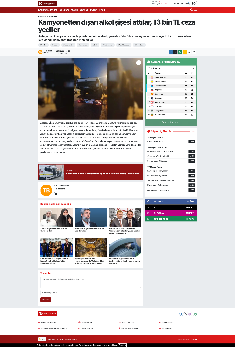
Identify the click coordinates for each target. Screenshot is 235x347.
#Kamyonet (82, 45)
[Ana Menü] (195, 10)
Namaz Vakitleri (128, 322)
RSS (43, 339)
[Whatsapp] (195, 314)
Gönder (45, 300)
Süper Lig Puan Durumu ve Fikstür (54, 328)
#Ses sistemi (139, 45)
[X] (186, 314)
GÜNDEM (64, 10)
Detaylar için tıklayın (171, 122)
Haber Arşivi (166, 328)
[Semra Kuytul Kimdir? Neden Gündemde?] (56, 217)
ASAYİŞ (74, 10)
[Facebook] (181, 314)
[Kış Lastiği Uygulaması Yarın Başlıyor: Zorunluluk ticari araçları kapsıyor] (125, 247)
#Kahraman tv (68, 45)
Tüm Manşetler (87, 328)
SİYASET (84, 10)
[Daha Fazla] (185, 52)
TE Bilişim (193, 339)
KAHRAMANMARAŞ (47, 10)
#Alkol (94, 45)
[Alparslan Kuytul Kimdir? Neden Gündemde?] (91, 217)
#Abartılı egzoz (123, 45)
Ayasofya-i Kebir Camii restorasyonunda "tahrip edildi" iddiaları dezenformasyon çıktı (90, 261)
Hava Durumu (87, 322)
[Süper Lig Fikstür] (193, 131)
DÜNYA (93, 10)
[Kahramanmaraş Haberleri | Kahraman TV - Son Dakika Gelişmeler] (47, 3)
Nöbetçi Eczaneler (48, 322)
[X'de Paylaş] (175, 52)
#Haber (54, 45)
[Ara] (191, 10)
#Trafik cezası (107, 45)
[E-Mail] (56, 194)
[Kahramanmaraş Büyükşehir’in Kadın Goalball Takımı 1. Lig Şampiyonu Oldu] (56, 247)
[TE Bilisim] (46, 190)
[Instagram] (190, 314)
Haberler (42, 16)
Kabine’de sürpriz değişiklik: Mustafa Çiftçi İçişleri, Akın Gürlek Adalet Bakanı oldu (124, 231)
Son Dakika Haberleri (129, 328)
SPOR (102, 10)
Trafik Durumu (167, 322)
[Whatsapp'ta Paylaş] (180, 52)
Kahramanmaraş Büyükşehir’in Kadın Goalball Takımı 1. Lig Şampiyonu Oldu (54, 261)
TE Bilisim (59, 188)
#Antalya (43, 45)
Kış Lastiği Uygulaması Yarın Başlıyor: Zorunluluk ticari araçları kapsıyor (124, 261)
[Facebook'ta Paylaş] (171, 52)
